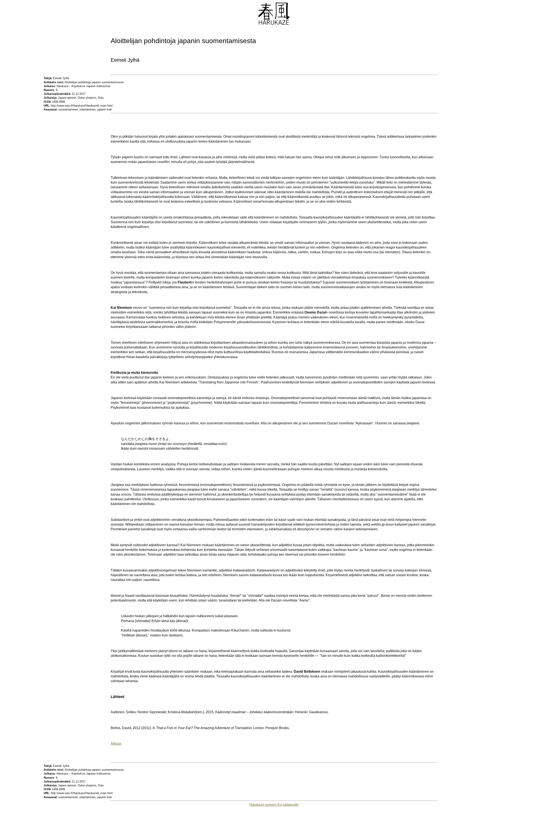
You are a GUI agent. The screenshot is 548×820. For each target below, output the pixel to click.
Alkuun (116, 743)
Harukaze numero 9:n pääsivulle (274, 804)
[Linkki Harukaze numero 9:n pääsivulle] (274, 24)
